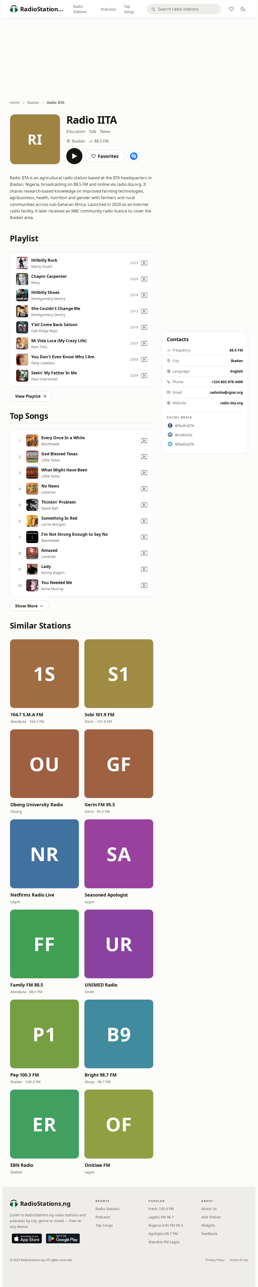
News (105, 131)
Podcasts (108, 9)
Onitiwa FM (97, 1165)
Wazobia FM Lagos (164, 1241)
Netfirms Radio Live (32, 895)
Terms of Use (239, 1260)
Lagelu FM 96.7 (161, 1217)
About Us (209, 1208)
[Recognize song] (133, 156)
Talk (92, 131)
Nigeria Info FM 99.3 (165, 1225)
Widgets (208, 1225)
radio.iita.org (231, 403)
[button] (44, 673)
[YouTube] (144, 263)
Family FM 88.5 (26, 985)
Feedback (209, 1233)
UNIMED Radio (101, 985)
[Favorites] (231, 9)
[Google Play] (63, 1238)
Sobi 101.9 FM (99, 715)
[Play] (74, 156)
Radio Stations (80, 9)
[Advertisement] (129, 59)
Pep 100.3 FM (24, 1075)
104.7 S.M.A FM (26, 715)
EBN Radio (21, 1165)
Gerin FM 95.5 (100, 805)
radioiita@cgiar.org (226, 392)
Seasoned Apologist (106, 895)
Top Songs (129, 9)
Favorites (108, 156)
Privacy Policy (215, 1260)
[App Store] (27, 1238)
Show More (26, 606)
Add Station (211, 1217)
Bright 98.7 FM (101, 1075)
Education (75, 131)
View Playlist (28, 396)
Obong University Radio (36, 805)
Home (15, 102)
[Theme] (243, 9)
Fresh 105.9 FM (161, 1208)
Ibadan (33, 102)
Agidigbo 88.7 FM (163, 1233)
